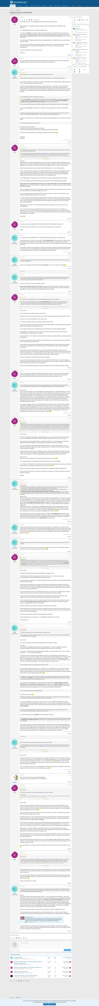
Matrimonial (57, 5)
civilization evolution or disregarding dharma (26, 975)
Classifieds (64, 5)
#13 (70, 481)
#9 (70, 294)
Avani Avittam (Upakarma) (80, 63)
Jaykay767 (66, 976)
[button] (23, 5)
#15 (70, 539)
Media (26, 5)
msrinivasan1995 (17, 977)
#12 (70, 418)
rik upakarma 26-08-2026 (81, 42)
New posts (12, 8)
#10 (70, 371)
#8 (70, 274)
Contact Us (44, 5)
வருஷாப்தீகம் (78, 28)
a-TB (12, 14)
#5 (70, 221)
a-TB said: (23, 72)
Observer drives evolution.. (21, 971)
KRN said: (23, 147)
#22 (70, 886)
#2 (70, 58)
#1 (70, 17)
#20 (70, 785)
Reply (70, 55)
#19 (70, 775)
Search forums (18, 8)
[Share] (69, 17)
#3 (70, 69)
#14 (70, 524)
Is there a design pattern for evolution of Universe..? (28, 967)
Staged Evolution (29, 917)
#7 (70, 257)
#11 (70, 382)
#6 (70, 235)
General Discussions (28, 964)
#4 (70, 145)
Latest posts (76, 26)
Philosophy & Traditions (25, 958)
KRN (14, 958)
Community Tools (35, 5)
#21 (70, 852)
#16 (70, 554)
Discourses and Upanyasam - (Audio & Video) (81, 40)
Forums (13, 5)
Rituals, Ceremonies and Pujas (81, 32)
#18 (70, 739)
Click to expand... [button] (45, 158)
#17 (70, 625)
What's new (19, 5)
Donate (50, 5)
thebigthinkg (16, 964)
